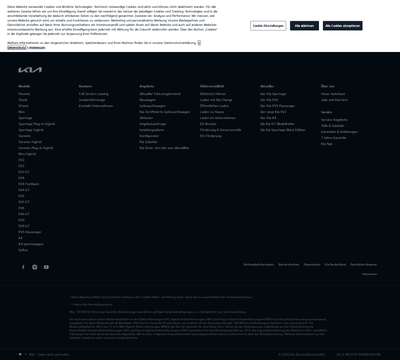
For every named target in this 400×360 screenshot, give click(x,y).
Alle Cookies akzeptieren (342, 25)
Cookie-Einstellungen (268, 25)
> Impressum (36, 47)
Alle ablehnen (304, 25)
